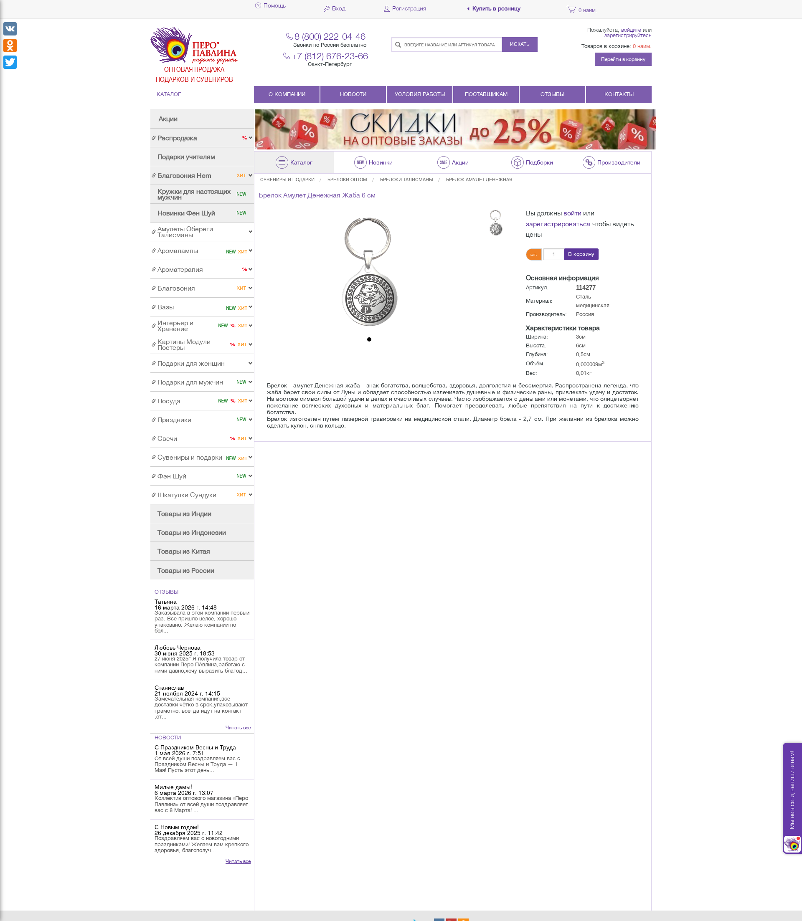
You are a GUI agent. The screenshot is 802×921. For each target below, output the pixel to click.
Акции (168, 118)
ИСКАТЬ (520, 44)
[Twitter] (10, 62)
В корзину (581, 254)
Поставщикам (486, 94)
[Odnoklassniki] (10, 45)
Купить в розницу (496, 8)
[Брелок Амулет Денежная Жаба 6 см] (369, 270)
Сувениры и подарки (287, 179)
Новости (353, 94)
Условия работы (420, 94)
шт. (533, 254)
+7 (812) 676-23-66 (330, 55)
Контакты (619, 94)
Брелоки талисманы (406, 179)
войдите (631, 29)
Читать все (238, 728)
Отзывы (552, 94)
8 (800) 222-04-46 (329, 36)
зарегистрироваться (558, 224)
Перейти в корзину (623, 59)
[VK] (10, 28)
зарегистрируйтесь (628, 35)
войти (572, 213)
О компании (287, 94)
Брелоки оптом (347, 179)
